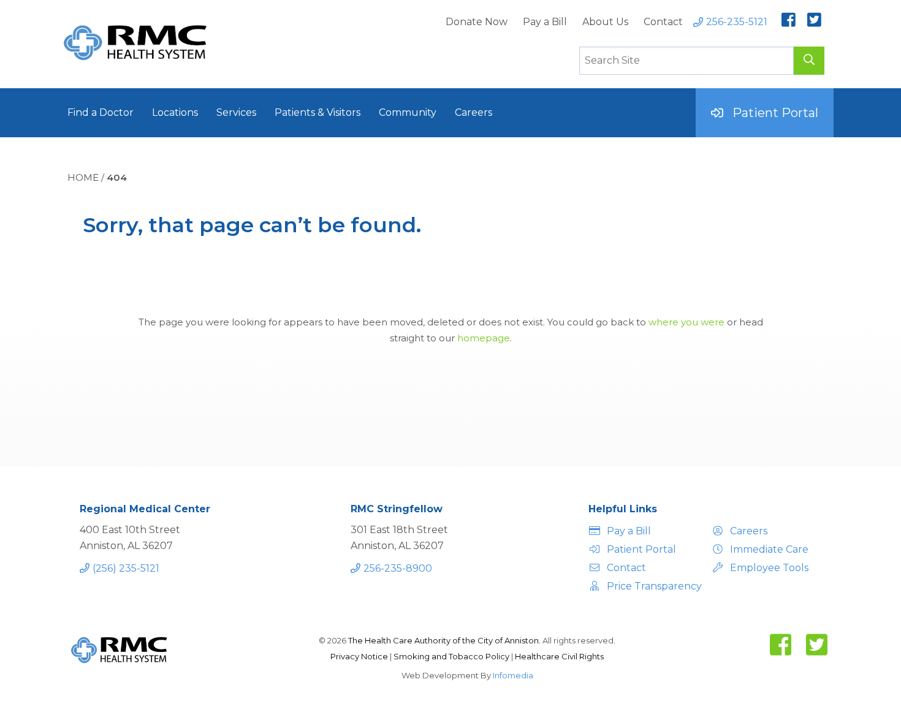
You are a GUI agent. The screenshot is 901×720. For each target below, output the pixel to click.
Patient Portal (775, 112)
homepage (483, 338)
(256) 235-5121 (126, 568)
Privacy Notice (360, 656)
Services (236, 112)
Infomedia (513, 675)
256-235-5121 (736, 22)
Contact (663, 22)
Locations (175, 112)
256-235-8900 (397, 568)
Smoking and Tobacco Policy (452, 656)
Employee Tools (769, 568)
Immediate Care (769, 549)
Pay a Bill (545, 22)
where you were (686, 322)
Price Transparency (652, 586)
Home (83, 177)
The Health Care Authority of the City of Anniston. (444, 640)
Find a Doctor (100, 112)
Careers (473, 112)
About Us (605, 22)
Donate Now (477, 22)
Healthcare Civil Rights (559, 656)
